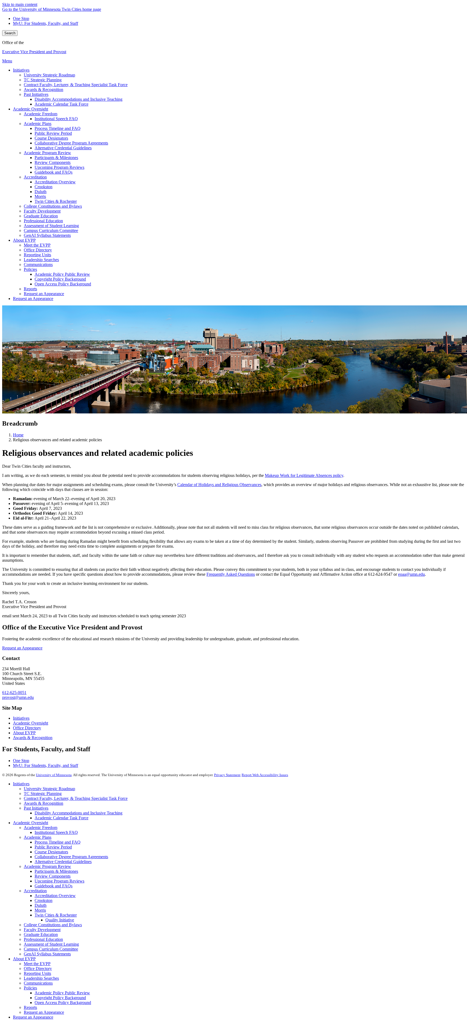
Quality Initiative (59, 920)
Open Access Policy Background (63, 1002)
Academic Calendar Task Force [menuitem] (61, 104)
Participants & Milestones (56, 871)
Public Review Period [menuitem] (53, 133)
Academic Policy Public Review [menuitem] (62, 274)
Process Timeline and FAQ (58, 842)
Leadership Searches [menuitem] (41, 259)
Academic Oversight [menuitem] (30, 109)
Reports (30, 1007)
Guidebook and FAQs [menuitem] (53, 172)
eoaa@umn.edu (411, 574)
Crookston (43, 900)
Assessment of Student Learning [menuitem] (51, 225)
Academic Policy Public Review (62, 993)
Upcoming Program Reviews (59, 881)
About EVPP (24, 732)
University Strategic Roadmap (49, 788)
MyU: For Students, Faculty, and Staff (45, 23)
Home (18, 435)
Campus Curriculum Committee (51, 949)
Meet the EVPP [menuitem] (37, 245)
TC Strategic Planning (43, 793)
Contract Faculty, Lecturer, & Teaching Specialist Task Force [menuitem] (76, 84)
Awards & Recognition (32, 737)
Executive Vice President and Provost (34, 51)
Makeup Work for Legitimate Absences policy (304, 475)
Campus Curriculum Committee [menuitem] (51, 230)
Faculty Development (42, 929)
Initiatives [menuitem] (21, 70)
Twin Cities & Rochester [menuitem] (56, 201)
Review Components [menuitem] (53, 162)
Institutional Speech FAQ (56, 832)
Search (9, 33)
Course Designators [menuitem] (51, 138)
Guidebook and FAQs (53, 886)
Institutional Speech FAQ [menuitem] (56, 118)
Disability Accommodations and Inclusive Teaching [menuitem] (78, 99)
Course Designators (51, 852)
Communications (38, 983)
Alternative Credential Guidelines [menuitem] (63, 148)
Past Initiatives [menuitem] (36, 94)
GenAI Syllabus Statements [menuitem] (47, 235)
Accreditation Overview (55, 895)
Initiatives (21, 718)
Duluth (40, 905)
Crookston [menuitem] (43, 186)
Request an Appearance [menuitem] (44, 293)
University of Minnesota (54, 775)
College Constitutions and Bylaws (53, 924)
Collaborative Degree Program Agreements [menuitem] (71, 143)
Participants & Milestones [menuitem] (56, 157)
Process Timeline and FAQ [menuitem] (58, 128)
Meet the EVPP (37, 963)
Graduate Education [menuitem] (41, 216)
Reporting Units (37, 973)
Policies (30, 988)
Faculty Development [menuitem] (42, 211)
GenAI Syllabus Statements (47, 954)
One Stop (21, 18)
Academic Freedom (40, 827)
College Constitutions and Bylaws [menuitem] (53, 206)
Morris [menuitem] (40, 196)
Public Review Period (53, 847)
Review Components (53, 876)
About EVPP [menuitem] (24, 240)
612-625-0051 (14, 692)
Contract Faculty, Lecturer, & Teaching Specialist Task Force (76, 798)
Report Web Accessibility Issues (265, 775)
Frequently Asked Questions (230, 574)
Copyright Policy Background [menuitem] (60, 279)
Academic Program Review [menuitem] (47, 152)
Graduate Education (41, 934)
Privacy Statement (227, 775)
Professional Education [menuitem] (43, 220)
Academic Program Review (47, 866)
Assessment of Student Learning (51, 944)
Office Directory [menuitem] (38, 250)
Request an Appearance (22, 648)
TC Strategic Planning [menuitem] (43, 80)
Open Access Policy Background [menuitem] (63, 284)
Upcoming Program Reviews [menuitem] (59, 167)
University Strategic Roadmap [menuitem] (49, 75)
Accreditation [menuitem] (35, 177)
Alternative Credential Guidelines (63, 861)
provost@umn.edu (18, 697)
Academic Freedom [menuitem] (40, 114)
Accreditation (35, 890)
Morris (40, 910)
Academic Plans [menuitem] (37, 123)
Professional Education (43, 939)
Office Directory (27, 728)
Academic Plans (37, 837)
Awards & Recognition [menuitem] (43, 89)
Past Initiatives (36, 808)
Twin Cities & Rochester (56, 915)
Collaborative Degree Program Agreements (71, 856)
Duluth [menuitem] (40, 191)
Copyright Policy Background (60, 997)
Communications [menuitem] (38, 264)
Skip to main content (19, 4)
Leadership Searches (41, 978)
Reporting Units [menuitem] (37, 254)
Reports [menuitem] (30, 289)
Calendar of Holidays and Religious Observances (219, 484)
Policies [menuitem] (30, 269)
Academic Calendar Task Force (61, 818)
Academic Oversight (30, 723)
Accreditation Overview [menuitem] (55, 182)
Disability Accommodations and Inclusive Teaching (78, 813)
